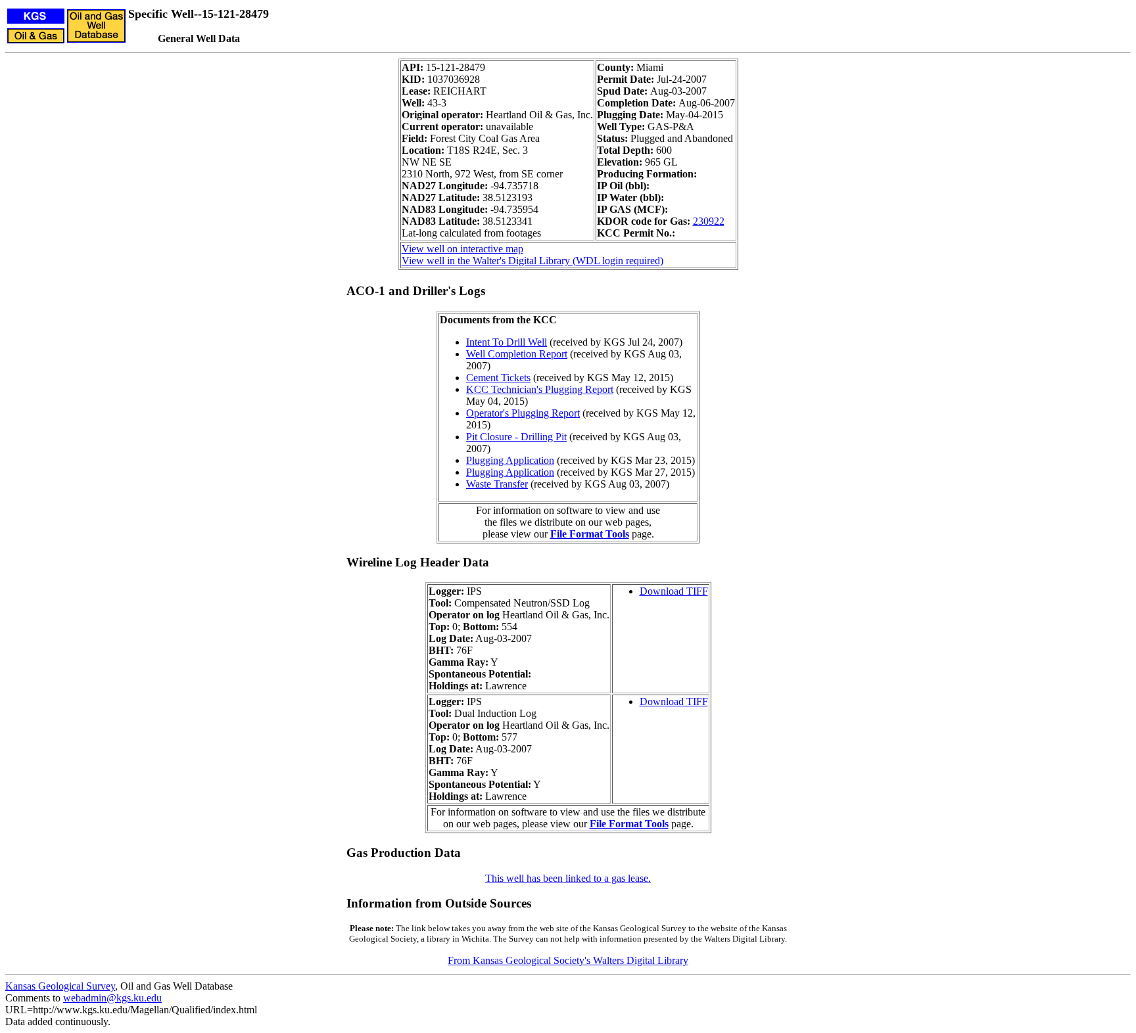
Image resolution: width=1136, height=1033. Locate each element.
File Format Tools (589, 533)
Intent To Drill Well (506, 342)
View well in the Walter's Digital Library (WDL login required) (532, 260)
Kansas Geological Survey (60, 986)
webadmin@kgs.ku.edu (112, 997)
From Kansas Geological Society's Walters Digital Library (568, 960)
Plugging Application (510, 460)
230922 (708, 221)
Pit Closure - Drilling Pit (516, 436)
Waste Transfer (497, 484)
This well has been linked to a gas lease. (568, 878)
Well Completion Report (516, 353)
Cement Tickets (498, 377)
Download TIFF (674, 591)
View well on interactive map (462, 248)
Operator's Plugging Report (523, 413)
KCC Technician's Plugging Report (539, 389)
